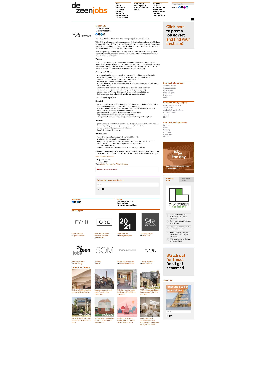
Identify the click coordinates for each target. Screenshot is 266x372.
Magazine (157, 4)
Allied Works (168, 108)
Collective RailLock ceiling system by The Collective (81, 291)
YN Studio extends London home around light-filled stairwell (150, 292)
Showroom (157, 9)
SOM (98, 264)
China (165, 127)
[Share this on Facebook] (96, 34)
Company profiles (119, 10)
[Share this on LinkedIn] (101, 34)
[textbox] (183, 4)
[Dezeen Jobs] (89, 14)
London (98, 26)
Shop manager (122, 233)
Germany (166, 130)
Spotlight (119, 13)
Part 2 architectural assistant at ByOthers (180, 222)
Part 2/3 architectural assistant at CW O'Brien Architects (178, 216)
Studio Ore (100, 238)
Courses (156, 13)
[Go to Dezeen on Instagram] (184, 7)
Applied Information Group (173, 110)
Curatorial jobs (168, 93)
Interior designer (78, 261)
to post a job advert (178, 35)
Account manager (146, 261)
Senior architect (77, 233)
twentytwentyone (125, 235)
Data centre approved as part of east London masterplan (103, 292)
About (118, 6)
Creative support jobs (127, 205)
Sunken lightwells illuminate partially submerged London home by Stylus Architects (149, 321)
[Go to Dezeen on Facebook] (179, 7)
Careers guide (121, 15)
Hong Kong (167, 132)
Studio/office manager (125, 261)
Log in (136, 9)
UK (104, 26)
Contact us (139, 4)
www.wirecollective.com (104, 156)
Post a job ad (140, 6)
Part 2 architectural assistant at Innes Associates (180, 228)
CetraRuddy (77, 264)
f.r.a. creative (147, 264)
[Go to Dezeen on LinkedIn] (187, 7)
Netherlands (167, 134)
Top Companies (122, 17)
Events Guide (159, 8)
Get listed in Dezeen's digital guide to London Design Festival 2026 (125, 320)
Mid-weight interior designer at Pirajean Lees (180, 240)
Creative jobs (168, 90)
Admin (102, 164)
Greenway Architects (126, 264)
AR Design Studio (169, 112)
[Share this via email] (104, 34)
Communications (169, 88)
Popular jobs (169, 179)
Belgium (166, 125)
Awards (156, 6)
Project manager (146, 233)
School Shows (159, 11)
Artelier (166, 115)
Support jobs (110, 164)
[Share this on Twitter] (99, 34)
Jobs (117, 4)
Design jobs (122, 203)
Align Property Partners (172, 105)
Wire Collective (105, 31)
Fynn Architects (79, 235)
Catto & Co (146, 235)
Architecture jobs (125, 201)
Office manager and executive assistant (102, 234)
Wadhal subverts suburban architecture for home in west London (104, 320)
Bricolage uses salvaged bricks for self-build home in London (126, 292)
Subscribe (120, 8)
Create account (141, 8)
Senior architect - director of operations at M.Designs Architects (180, 234)
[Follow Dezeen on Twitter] (182, 7)
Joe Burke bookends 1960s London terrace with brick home (81, 320)
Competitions (159, 15)
